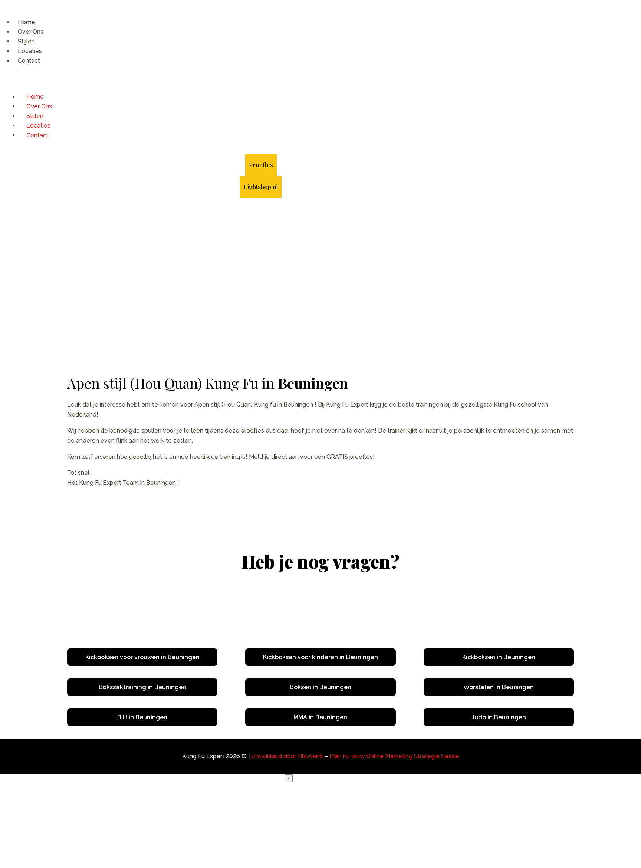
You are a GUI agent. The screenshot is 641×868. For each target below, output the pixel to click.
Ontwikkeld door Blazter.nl (287, 756)
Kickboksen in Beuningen (498, 657)
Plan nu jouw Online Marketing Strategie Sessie (394, 756)
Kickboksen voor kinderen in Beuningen (320, 657)
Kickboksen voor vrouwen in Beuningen (142, 657)
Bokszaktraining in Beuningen (142, 687)
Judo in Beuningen (498, 717)
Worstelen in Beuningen (498, 687)
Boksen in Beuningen (320, 687)
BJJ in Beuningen (142, 717)
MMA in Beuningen (320, 717)
